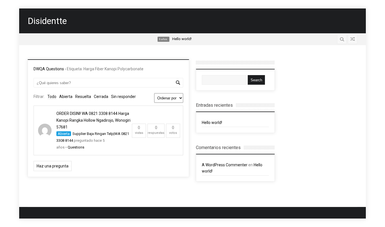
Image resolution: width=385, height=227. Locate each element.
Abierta (65, 96)
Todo (51, 96)
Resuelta (83, 96)
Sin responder (123, 96)
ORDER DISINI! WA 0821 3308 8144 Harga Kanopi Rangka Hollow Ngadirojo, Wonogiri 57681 (93, 120)
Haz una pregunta (52, 166)
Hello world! (212, 122)
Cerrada (101, 96)
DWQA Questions (49, 69)
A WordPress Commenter (224, 165)
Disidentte (47, 21)
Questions (76, 147)
